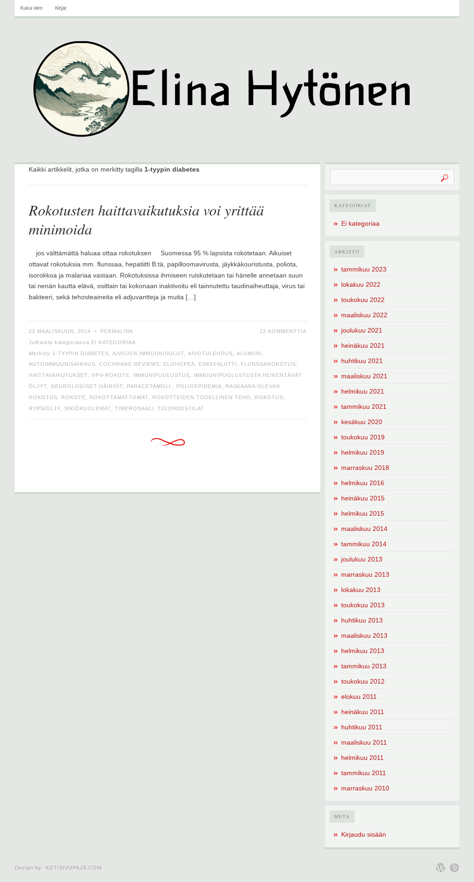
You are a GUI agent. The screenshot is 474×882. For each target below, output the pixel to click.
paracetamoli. (150, 386)
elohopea (179, 364)
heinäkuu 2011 (362, 711)
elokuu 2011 (359, 696)
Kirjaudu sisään (363, 834)
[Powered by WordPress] (440, 867)
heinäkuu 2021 (363, 345)
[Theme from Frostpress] (454, 867)
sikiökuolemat (87, 408)
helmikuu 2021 (362, 391)
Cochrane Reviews (129, 364)
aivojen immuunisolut (148, 353)
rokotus (269, 397)
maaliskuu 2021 (364, 376)
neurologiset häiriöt (87, 386)
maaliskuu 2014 (364, 528)
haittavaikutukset (58, 375)
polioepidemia (199, 386)
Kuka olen (31, 8)
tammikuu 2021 (364, 406)
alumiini (249, 353)
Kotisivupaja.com (73, 867)
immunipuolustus (161, 375)
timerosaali (134, 408)
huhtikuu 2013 (362, 620)
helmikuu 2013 (362, 650)
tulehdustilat (180, 408)
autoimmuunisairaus (62, 364)
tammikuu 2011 (363, 773)
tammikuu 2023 (364, 269)
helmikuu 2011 (362, 757)
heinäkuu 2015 (363, 498)
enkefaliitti (218, 364)
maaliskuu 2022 (364, 315)
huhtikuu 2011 (361, 727)
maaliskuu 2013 (364, 635)
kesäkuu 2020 (361, 422)
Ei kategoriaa (113, 342)
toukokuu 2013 (363, 605)
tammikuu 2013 (364, 666)
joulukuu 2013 (361, 559)
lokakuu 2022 (360, 284)
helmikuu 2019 (362, 452)
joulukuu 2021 (361, 330)
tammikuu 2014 (364, 544)
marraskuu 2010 (365, 788)
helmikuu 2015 (362, 513)
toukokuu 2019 (363, 437)
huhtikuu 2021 (362, 360)
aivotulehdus (210, 353)
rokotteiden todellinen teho (201, 397)
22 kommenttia (283, 331)
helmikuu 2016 (362, 483)
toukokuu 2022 (363, 299)
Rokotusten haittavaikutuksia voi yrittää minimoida (146, 219)
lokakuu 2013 (360, 589)
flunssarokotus (268, 364)
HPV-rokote (111, 375)
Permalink (116, 331)
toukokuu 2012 (363, 681)
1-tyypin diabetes (80, 353)
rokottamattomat (119, 397)
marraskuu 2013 (365, 574)
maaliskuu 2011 (364, 742)
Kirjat (60, 8)
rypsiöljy (45, 408)
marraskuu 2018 (365, 467)
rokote (73, 397)
